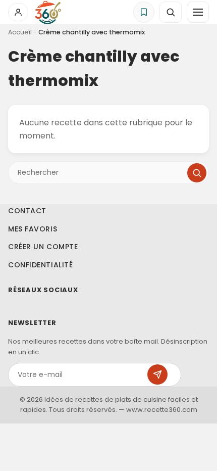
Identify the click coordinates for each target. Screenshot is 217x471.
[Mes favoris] (143, 12)
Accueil (20, 32)
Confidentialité (40, 265)
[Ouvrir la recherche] (170, 12)
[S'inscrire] (157, 374)
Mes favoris (32, 229)
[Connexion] (18, 12)
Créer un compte (43, 247)
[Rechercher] (196, 172)
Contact (27, 211)
